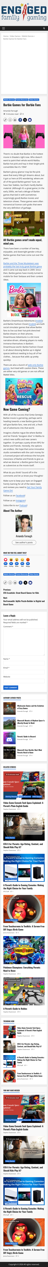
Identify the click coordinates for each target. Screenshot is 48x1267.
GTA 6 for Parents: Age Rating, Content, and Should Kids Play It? (23, 845)
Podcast (23, 505)
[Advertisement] (24, 66)
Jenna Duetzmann (8, 933)
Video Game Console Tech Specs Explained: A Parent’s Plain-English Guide (23, 804)
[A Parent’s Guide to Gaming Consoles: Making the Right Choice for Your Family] (24, 868)
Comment (8, 626)
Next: (24, 601)
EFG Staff (6, 891)
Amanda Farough (10, 111)
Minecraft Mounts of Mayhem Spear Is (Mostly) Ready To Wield (9, 723)
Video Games (34, 100)
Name (6, 659)
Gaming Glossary (11, 797)
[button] (3, 28)
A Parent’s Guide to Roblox (15, 1008)
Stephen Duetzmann (9, 809)
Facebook (20, 495)
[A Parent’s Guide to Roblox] (24, 991)
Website (6, 676)
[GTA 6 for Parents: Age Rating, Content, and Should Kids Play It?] (24, 827)
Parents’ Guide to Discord (9, 738)
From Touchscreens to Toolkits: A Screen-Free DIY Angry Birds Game (23, 928)
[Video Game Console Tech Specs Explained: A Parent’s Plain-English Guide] (24, 785)
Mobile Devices (9, 100)
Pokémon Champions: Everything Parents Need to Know (21, 969)
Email (6, 668)
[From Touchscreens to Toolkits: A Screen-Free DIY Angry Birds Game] (24, 909)
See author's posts (24, 542)
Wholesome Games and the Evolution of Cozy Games (9, 708)
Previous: (21, 591)
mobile (39, 320)
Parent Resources (22, 100)
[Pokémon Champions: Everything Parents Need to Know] (24, 950)
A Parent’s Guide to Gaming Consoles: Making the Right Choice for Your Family (23, 886)
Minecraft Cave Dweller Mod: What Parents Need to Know (9, 752)
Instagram (20, 500)
